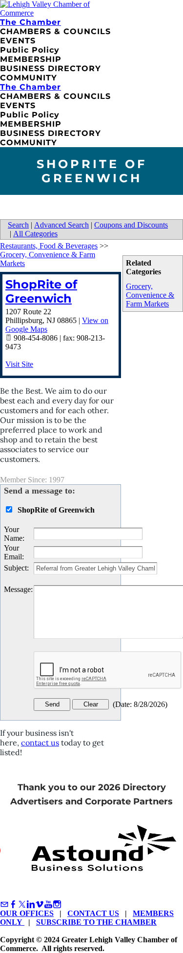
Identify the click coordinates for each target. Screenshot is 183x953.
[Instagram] (57, 904)
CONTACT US (93, 913)
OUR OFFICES (27, 913)
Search (18, 225)
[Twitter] (22, 904)
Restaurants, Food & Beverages (49, 246)
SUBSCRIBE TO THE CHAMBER (96, 922)
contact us (40, 742)
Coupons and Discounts (131, 225)
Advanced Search (61, 225)
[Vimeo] (39, 904)
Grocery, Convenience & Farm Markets (150, 295)
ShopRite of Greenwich (41, 291)
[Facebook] (13, 904)
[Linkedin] (31, 904)
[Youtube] (48, 904)
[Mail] (4, 904)
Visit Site (19, 364)
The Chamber (30, 22)
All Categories (35, 233)
